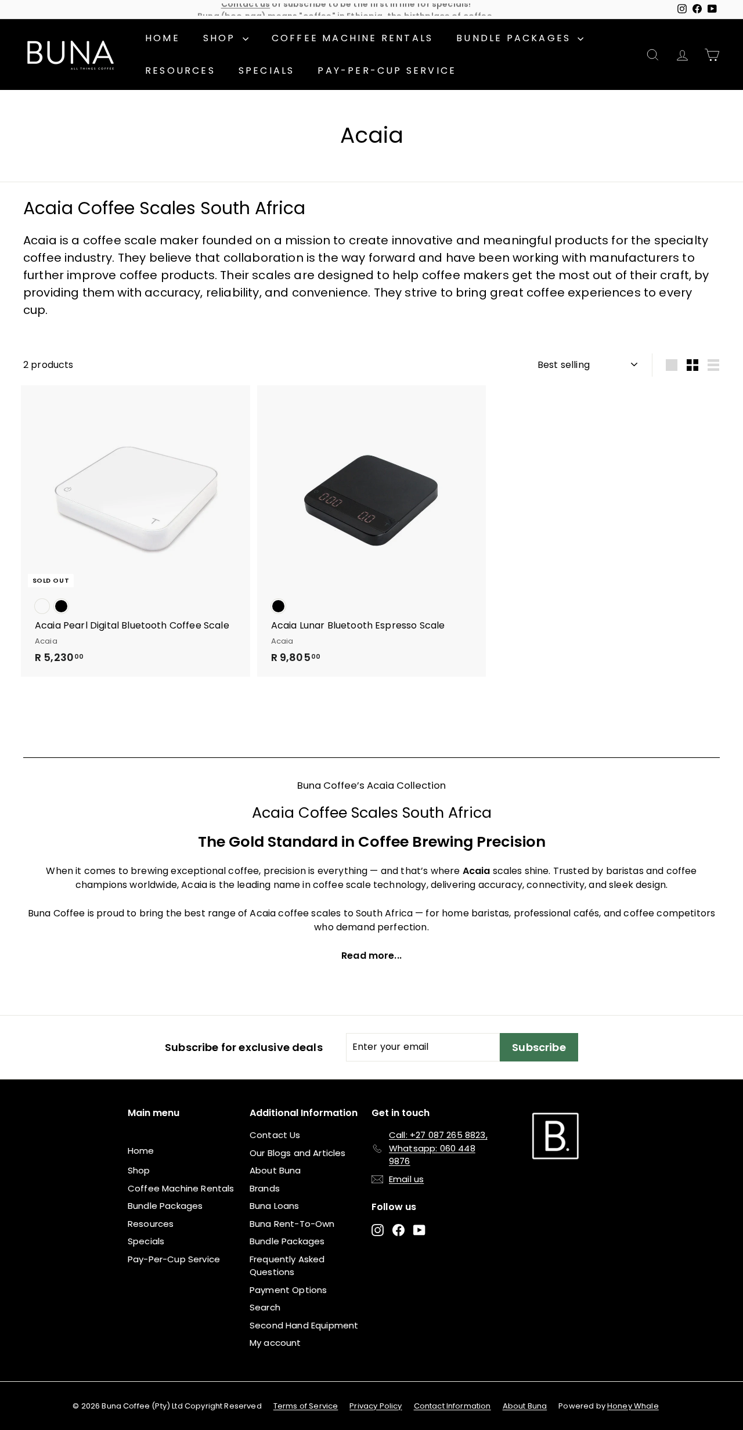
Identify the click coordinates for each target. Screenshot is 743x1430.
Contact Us (275, 1135)
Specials (267, 70)
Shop (221, 38)
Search (265, 1307)
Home (162, 38)
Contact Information (452, 1405)
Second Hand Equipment (304, 1325)
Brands (265, 1188)
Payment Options (288, 1290)
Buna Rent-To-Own (292, 1224)
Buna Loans (275, 1206)
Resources (180, 70)
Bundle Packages (515, 38)
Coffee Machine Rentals (352, 38)
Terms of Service (305, 1405)
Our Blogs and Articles (298, 1153)
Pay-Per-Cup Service (387, 70)
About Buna (275, 1170)
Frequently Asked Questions (287, 1266)
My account (275, 1343)
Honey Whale (633, 1405)
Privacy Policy (375, 1405)
